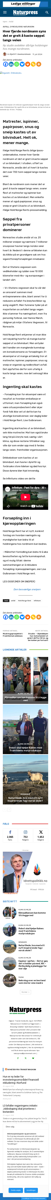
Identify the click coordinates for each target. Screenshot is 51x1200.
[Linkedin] (11, 64)
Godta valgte (16, 1190)
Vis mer (24, 992)
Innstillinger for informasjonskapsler (33, 1198)
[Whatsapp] (16, 64)
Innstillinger (31, 1190)
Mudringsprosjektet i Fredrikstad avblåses (13, 635)
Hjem (5, 21)
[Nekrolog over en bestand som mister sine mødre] (9, 980)
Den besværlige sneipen (26, 589)
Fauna (21, 977)
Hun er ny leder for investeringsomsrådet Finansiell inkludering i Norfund (21, 1079)
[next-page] (9, 810)
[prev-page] (4, 810)
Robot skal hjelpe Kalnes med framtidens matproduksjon (25, 749)
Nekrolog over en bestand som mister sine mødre (32, 981)
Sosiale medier (25, 831)
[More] (38, 64)
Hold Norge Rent (24, 601)
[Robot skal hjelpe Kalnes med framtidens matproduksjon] (25, 729)
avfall (13, 601)
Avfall (11, 21)
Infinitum (37, 601)
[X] (25, 1058)
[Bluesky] (22, 64)
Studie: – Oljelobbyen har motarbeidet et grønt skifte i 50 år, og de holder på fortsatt (37, 637)
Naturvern (29, 27)
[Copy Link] (33, 64)
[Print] (27, 64)
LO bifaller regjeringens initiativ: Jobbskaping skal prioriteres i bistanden (20, 1108)
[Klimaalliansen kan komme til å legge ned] (25, 679)
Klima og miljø (25, 694)
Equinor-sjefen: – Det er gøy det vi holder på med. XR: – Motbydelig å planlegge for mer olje (33, 965)
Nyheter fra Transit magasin (22, 1070)
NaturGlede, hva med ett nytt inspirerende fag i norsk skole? (25, 799)
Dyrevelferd (16, 27)
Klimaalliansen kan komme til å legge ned (25, 699)
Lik (10, 831)
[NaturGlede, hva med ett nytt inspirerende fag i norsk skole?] (25, 779)
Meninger (25, 794)
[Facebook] (5, 64)
